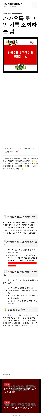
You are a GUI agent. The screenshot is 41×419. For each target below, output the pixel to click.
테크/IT (8, 374)
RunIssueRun (13, 3)
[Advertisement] (20, 96)
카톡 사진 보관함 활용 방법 (18, 407)
